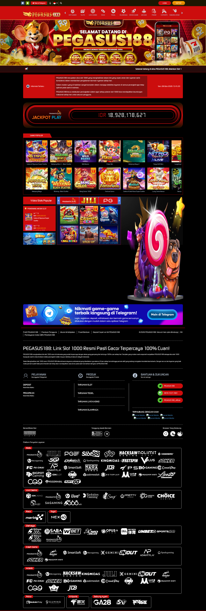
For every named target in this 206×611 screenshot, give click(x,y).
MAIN (38, 105)
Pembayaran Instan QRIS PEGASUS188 (40, 289)
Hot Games (73, 15)
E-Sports (164, 15)
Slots (83, 15)
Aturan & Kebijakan (67, 286)
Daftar (178, 3)
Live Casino (93, 15)
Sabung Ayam (174, 15)
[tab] (69, 154)
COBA (71, 166)
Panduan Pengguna (49, 286)
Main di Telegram (40, 3)
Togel (113, 15)
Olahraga (123, 15)
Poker (154, 15)
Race (103, 15)
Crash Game (133, 15)
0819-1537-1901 (171, 347)
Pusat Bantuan (84, 286)
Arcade (144, 15)
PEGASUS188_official (172, 354)
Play (56, 71)
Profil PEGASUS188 (30, 286)
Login (165, 3)
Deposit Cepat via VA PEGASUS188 (106, 286)
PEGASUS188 (169, 340)
